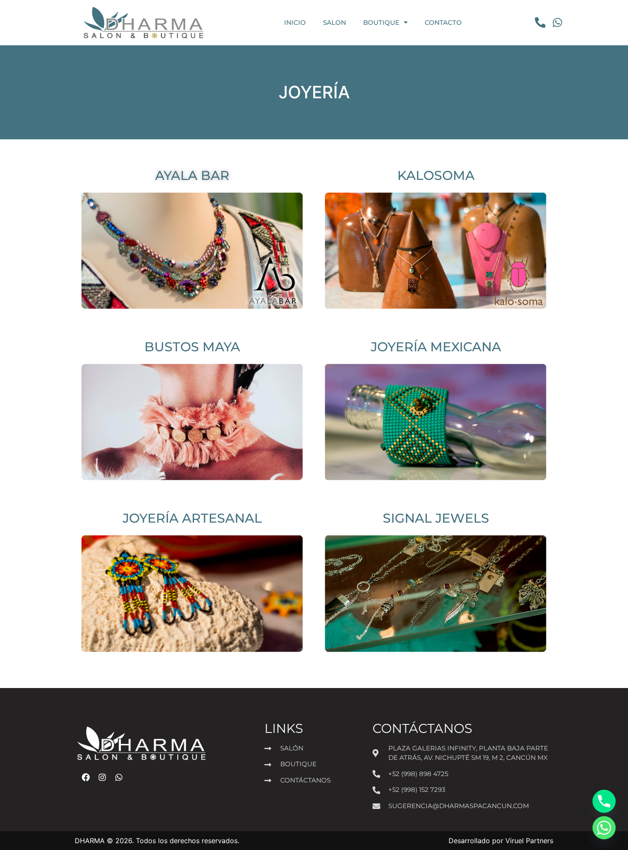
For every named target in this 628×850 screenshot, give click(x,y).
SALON (334, 22)
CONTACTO (443, 22)
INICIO (295, 22)
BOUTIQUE (381, 22)
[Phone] (604, 801)
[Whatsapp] (604, 827)
